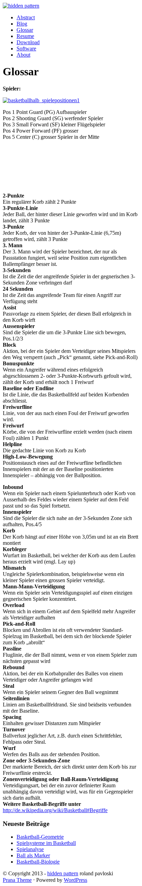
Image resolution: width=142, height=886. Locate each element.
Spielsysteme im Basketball (46, 843)
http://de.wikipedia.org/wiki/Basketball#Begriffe (55, 810)
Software (26, 48)
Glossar (25, 30)
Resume (25, 36)
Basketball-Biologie (38, 862)
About (23, 55)
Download (28, 42)
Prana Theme (17, 880)
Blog (22, 24)
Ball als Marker (33, 855)
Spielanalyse (30, 849)
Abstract (26, 17)
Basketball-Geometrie (40, 837)
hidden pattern (62, 873)
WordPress (75, 880)
